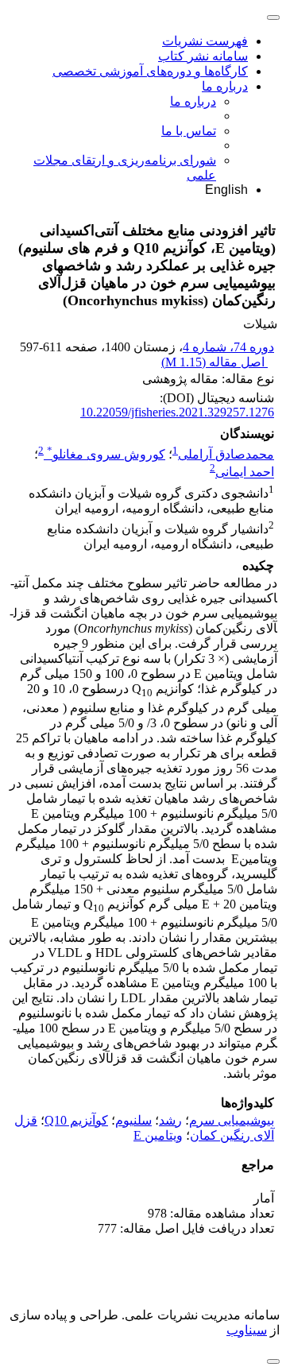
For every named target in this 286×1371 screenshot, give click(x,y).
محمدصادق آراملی (226, 454)
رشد (170, 1120)
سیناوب (246, 1330)
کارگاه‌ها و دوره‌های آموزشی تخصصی (150, 71)
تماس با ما (188, 130)
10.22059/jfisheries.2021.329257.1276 (177, 412)
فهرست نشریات (205, 41)
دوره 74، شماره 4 (228, 347)
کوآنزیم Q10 (76, 1120)
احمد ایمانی (244, 472)
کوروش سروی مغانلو (106, 454)
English (226, 189)
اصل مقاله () (214, 362)
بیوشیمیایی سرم (231, 1120)
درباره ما (225, 86)
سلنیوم (133, 1120)
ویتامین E (158, 1135)
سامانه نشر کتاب (203, 56)
